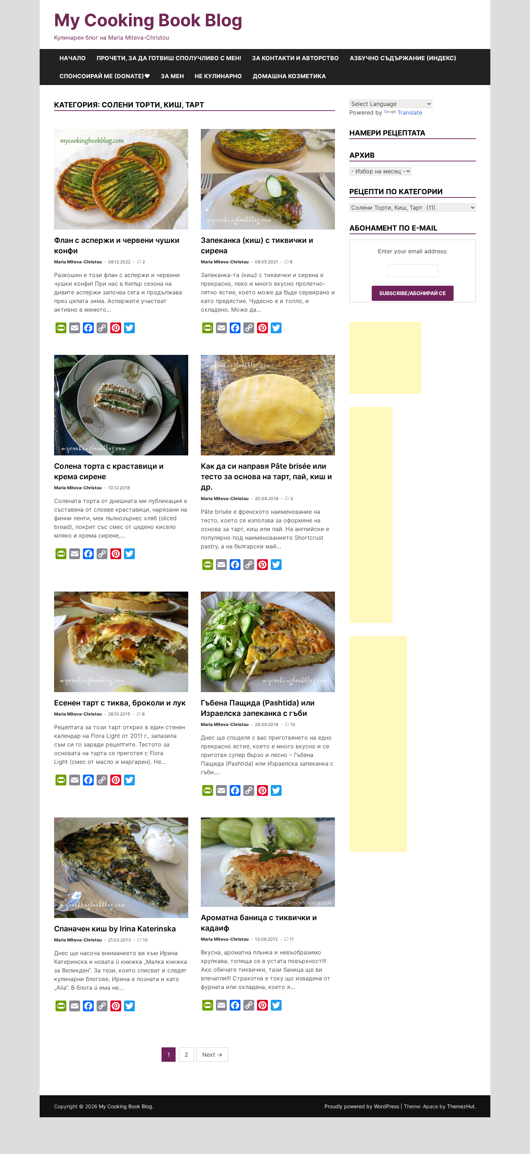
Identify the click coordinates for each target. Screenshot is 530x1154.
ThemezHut (460, 1106)
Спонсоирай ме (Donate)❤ (104, 76)
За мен (172, 76)
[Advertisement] (385, 358)
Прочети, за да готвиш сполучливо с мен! (169, 58)
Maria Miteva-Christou (78, 261)
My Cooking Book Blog (148, 20)
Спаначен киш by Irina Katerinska (115, 928)
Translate (409, 112)
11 (292, 939)
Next (212, 1054)
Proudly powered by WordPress (362, 1106)
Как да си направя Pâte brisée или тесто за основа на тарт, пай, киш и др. (266, 476)
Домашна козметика (289, 76)
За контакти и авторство (295, 58)
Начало (72, 58)
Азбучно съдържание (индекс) (403, 58)
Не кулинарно (218, 76)
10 (292, 724)
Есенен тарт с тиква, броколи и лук (120, 702)
